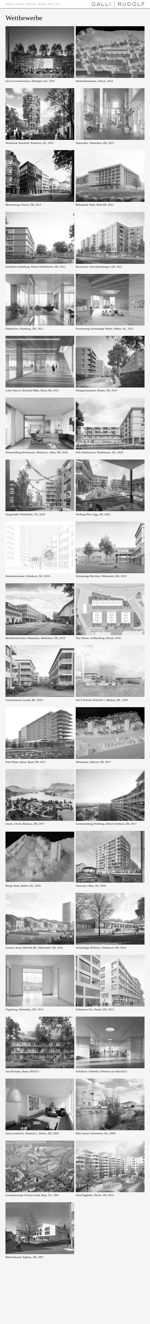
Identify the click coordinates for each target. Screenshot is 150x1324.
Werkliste (31, 4)
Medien (42, 4)
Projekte (20, 4)
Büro (51, 4)
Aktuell (9, 4)
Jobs (57, 4)
